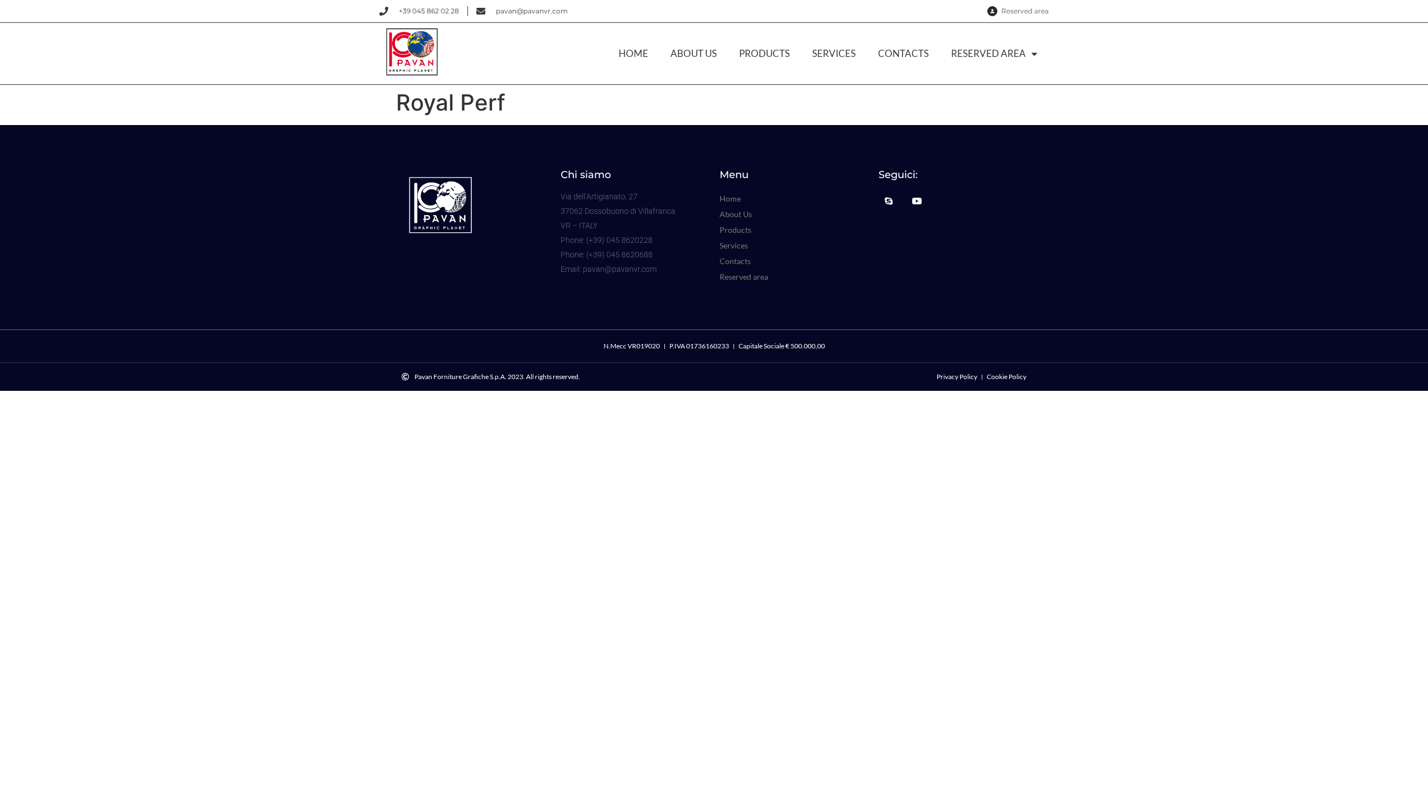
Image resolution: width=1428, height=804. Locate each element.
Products (764, 53)
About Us (693, 53)
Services (834, 53)
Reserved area (988, 53)
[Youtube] (917, 200)
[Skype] (888, 200)
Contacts (903, 53)
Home (633, 53)
